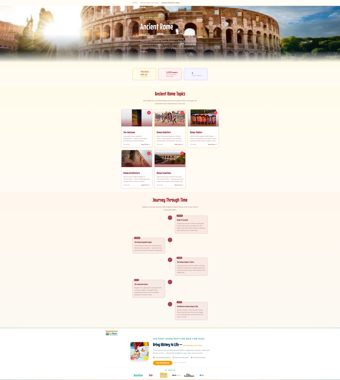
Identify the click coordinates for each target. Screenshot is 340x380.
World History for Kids (149, 3)
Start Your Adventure (162, 363)
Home (134, 3)
